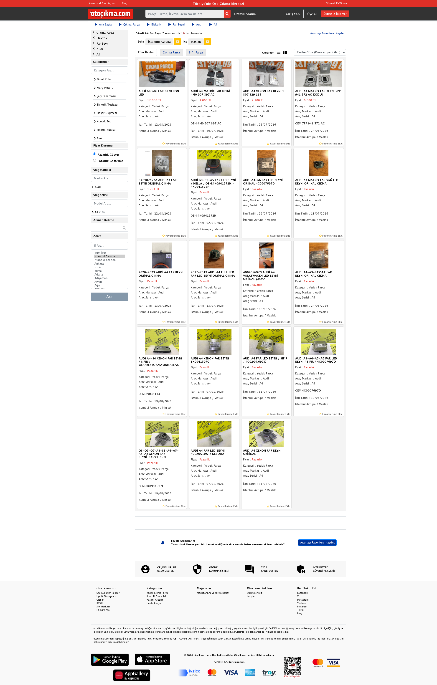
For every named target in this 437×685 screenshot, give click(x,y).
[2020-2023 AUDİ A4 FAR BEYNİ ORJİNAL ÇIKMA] (162, 255)
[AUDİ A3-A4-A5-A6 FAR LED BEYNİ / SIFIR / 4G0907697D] (318, 341)
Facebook (302, 592)
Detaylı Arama (245, 14)
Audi (199, 24)
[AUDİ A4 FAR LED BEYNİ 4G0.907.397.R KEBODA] (214, 433)
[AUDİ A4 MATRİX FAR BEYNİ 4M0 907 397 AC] (214, 74)
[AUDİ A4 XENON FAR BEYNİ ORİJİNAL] (266, 433)
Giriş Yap (293, 14)
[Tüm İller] (109, 253)
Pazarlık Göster (108, 154)
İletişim (251, 596)
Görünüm (268, 52)
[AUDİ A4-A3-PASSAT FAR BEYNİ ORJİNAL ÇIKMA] (318, 255)
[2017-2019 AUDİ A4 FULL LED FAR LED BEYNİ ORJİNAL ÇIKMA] (214, 255)
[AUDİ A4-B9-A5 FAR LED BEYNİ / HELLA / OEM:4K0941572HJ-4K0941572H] (214, 163)
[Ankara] (109, 263)
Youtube (301, 603)
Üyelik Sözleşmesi (106, 596)
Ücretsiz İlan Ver (335, 13)
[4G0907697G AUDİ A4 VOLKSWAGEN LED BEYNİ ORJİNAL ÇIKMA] (266, 255)
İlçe (185, 41)
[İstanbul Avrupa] (109, 256)
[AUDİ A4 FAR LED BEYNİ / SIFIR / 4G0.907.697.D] (266, 341)
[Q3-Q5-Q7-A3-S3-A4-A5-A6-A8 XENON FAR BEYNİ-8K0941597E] (162, 433)
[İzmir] (109, 267)
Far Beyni (179, 24)
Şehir (141, 41)
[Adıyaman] (109, 278)
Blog (124, 3)
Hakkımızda (103, 610)
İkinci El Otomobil (156, 596)
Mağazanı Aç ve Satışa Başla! (213, 592)
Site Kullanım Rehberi (108, 592)
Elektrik (156, 24)
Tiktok (300, 610)
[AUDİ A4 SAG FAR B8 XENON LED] (162, 74)
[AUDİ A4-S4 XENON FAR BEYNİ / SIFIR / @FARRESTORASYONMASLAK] (162, 341)
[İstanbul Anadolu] (109, 260)
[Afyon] (109, 282)
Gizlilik (100, 599)
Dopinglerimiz (254, 592)
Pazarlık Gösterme (110, 161)
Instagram (302, 599)
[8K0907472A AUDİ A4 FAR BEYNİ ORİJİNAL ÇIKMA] (162, 163)
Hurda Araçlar (154, 603)
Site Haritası (103, 606)
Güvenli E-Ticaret (337, 3)
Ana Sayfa (105, 24)
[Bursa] (109, 271)
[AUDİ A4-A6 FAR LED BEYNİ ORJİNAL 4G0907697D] (266, 163)
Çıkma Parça (131, 24)
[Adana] (109, 274)
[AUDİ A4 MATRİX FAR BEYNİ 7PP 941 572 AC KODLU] (318, 74)
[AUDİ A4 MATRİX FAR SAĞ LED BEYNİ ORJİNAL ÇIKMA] (318, 163)
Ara (109, 297)
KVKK (100, 603)
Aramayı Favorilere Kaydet (317, 542)
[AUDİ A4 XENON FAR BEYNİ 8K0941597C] (214, 341)
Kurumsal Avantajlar (102, 3)
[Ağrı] (109, 285)
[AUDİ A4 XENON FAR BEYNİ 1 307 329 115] (266, 74)
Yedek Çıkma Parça (157, 592)
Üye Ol (312, 14)
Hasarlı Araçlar (155, 599)
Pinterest (302, 606)
